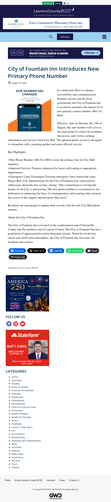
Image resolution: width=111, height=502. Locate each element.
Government (17, 410)
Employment (17, 396)
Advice (15, 376)
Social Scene (17, 457)
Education (16, 393)
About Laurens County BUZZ (28, 480)
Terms (62, 480)
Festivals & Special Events (24, 406)
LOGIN (58, 3)
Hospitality (17, 423)
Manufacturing (18, 437)
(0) (67, 3)
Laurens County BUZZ (27, 267)
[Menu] (104, 37)
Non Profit (16, 447)
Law (14, 430)
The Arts (16, 460)
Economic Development (23, 390)
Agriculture (17, 380)
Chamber (16, 383)
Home (8, 479)
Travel (14, 463)
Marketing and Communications (26, 440)
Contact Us (74, 480)
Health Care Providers (22, 417)
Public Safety (18, 453)
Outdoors (16, 450)
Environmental (18, 403)
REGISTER (48, 3)
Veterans (16, 467)
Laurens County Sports (22, 427)
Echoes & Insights (20, 386)
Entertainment (18, 400)
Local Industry (18, 433)
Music (14, 443)
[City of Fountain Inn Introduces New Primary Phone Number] (30, 110)
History (15, 420)
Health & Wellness (20, 413)
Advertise (51, 480)
